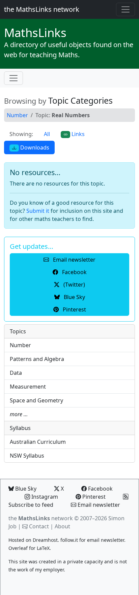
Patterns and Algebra (37, 359)
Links (35, 32)
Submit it (37, 210)
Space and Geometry (36, 400)
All (47, 134)
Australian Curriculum (38, 441)
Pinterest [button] (73, 309)
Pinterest (93, 496)
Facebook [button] (74, 272)
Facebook (100, 488)
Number (17, 115)
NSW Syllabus (27, 455)
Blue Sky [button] (73, 297)
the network (40, 518)
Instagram (44, 496)
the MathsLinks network (41, 9)
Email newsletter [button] (73, 259)
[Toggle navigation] (125, 9)
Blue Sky (25, 488)
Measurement (28, 386)
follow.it (69, 540)
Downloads (34, 147)
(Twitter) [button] (73, 284)
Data (16, 372)
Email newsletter (98, 504)
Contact (39, 526)
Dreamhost (45, 540)
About (62, 526)
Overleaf (18, 548)
